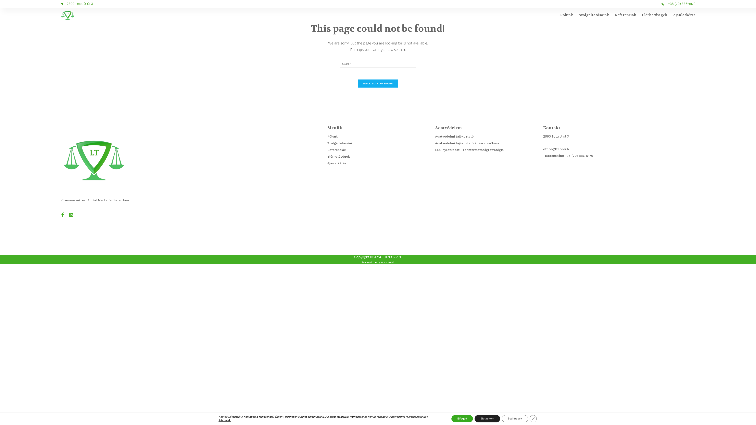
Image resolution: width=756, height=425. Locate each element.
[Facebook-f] (62, 215)
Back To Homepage (378, 83)
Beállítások (515, 418)
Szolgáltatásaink (594, 15)
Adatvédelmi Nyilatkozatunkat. (408, 417)
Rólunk (566, 15)
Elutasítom (487, 418)
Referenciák (625, 15)
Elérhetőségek (654, 15)
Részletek (225, 420)
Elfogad (462, 418)
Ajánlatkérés (684, 15)
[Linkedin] (71, 215)
